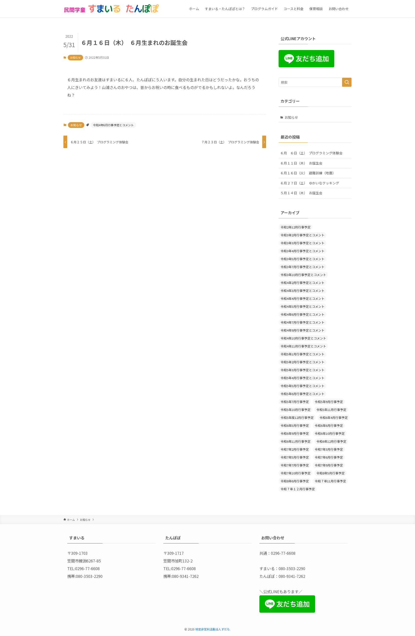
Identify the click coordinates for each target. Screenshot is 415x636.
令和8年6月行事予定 (295, 481)
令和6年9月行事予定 (295, 433)
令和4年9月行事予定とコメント (302, 330)
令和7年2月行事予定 (295, 449)
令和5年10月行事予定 (296, 409)
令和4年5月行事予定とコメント (302, 306)
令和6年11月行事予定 (296, 441)
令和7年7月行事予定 (295, 465)
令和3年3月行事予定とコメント (302, 243)
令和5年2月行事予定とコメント (302, 362)
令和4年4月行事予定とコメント (302, 298)
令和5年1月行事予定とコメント (302, 354)
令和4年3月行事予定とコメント (302, 290)
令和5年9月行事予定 (329, 401)
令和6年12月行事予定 (331, 441)
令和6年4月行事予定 (333, 417)
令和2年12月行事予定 (296, 227)
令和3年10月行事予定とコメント (303, 274)
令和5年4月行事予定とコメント (302, 378)
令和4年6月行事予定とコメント (113, 125)
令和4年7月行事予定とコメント (302, 322)
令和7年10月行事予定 (296, 473)
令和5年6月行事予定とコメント (302, 393)
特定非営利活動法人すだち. (213, 629)
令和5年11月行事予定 (331, 409)
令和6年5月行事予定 (295, 425)
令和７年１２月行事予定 (298, 489)
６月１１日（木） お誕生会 (301, 163)
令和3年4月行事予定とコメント (302, 251)
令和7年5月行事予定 (295, 457)
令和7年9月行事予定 (329, 465)
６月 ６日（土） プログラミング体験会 (311, 153)
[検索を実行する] (347, 82)
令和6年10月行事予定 (330, 433)
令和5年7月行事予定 (295, 401)
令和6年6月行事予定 (329, 425)
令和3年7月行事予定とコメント (302, 266)
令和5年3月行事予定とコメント (302, 370)
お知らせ (75, 57)
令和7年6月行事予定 (329, 457)
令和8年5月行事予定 (330, 473)
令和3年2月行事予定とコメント (302, 235)
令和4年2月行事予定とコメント (302, 282)
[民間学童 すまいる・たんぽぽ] (111, 8)
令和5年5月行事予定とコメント (302, 386)
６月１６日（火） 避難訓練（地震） (308, 172)
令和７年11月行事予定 (330, 481)
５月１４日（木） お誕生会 (301, 192)
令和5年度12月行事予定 (297, 417)
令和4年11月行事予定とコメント (303, 346)
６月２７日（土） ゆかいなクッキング (309, 183)
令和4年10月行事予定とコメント (303, 338)
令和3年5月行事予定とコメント (302, 259)
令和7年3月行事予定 (329, 449)
